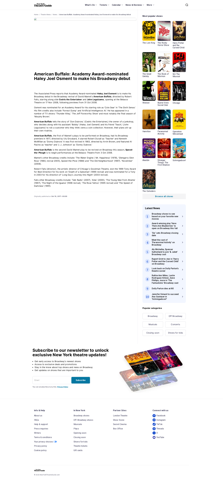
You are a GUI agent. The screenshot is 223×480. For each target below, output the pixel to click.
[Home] (43, 5)
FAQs (36, 420)
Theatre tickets (80, 446)
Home (36, 15)
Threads (160, 428)
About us (38, 415)
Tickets (103, 5)
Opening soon (80, 433)
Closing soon (152, 332)
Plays (76, 428)
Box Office (118, 428)
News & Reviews (134, 5)
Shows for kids (175, 332)
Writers (37, 433)
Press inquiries (41, 428)
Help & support (41, 424)
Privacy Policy (62, 387)
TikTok (159, 424)
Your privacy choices (43, 441)
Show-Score (118, 420)
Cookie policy (40, 450)
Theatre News (46, 15)
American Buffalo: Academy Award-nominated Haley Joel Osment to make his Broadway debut (95, 15)
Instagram (161, 420)
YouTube (160, 437)
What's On (90, 5)
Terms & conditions (43, 437)
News (55, 15)
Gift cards (78, 450)
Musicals (153, 324)
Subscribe (81, 380)
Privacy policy (40, 446)
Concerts (175, 324)
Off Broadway (175, 316)
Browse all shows (164, 196)
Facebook (160, 415)
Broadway (153, 316)
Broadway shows (81, 415)
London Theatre (120, 415)
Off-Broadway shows (83, 420)
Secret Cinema (119, 424)
